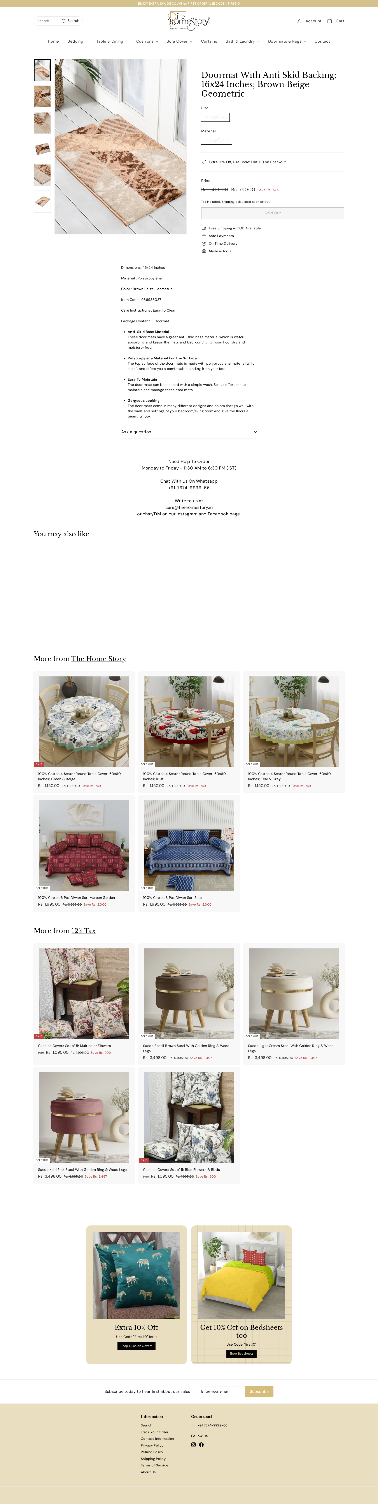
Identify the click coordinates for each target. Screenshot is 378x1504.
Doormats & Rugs (285, 41)
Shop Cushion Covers (136, 1346)
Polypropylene (217, 140)
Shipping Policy (153, 1459)
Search (146, 1425)
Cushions (145, 41)
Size (205, 108)
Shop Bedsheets (241, 1353)
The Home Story (98, 659)
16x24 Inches (215, 117)
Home (53, 41)
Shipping (228, 202)
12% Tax (84, 931)
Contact (322, 41)
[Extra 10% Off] (136, 1275)
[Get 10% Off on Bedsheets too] (241, 1275)
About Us (148, 1472)
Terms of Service (154, 1465)
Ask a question (136, 432)
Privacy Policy (152, 1445)
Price (205, 180)
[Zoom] (120, 146)
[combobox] (58, 21)
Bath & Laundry (241, 41)
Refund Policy (152, 1452)
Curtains (209, 41)
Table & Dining (110, 41)
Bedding (76, 41)
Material (208, 131)
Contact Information (157, 1438)
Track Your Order (154, 1432)
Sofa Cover (178, 41)
